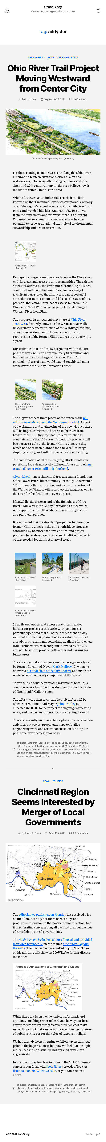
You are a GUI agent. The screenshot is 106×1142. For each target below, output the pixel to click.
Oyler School (74, 749)
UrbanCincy (53, 7)
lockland (57, 1088)
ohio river (45, 749)
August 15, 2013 (57, 833)
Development (36, 57)
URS (77, 752)
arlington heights (53, 1084)
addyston (21, 742)
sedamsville (68, 752)
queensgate (32, 752)
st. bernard (85, 1091)
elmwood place (25, 1088)
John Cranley (66, 704)
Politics (57, 781)
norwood (33, 1091)
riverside (43, 752)
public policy (54, 1091)
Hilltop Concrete (25, 746)
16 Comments (80, 99)
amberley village (35, 1084)
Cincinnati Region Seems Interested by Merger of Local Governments (53, 806)
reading (65, 1091)
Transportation (67, 57)
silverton (74, 1091)
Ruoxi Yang (31, 99)
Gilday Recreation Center (74, 742)
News (51, 57)
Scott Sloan (53, 1067)
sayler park (55, 752)
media (66, 1088)
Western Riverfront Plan (38, 756)
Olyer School (21, 477)
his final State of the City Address (49, 671)
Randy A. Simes (33, 833)
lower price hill (56, 746)
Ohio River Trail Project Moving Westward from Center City (53, 78)
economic (80, 1084)
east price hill (53, 742)
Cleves (42, 742)
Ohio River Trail (59, 749)
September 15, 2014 (54, 99)
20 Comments (80, 833)
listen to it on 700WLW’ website (34, 1071)
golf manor (47, 1088)
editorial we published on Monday (42, 915)
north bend (33, 749)
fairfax (37, 1088)
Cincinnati (32, 742)
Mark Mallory (62, 667)
